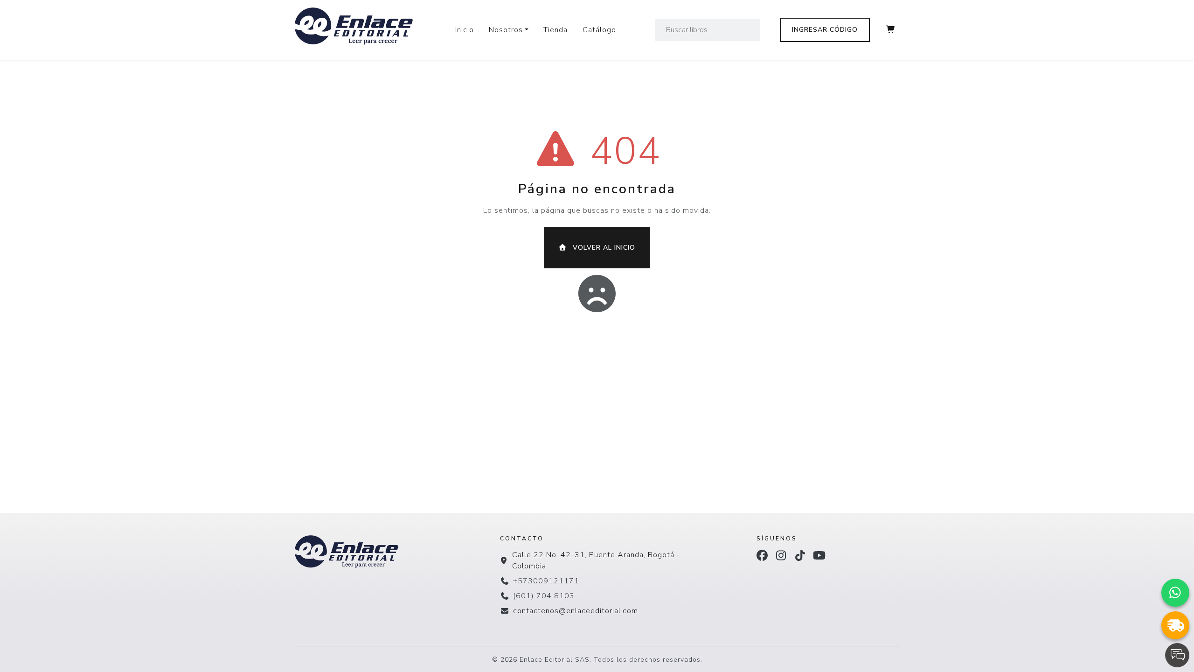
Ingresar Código (825, 29)
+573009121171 (546, 581)
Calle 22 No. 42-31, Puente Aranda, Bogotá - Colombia (596, 560)
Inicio (464, 30)
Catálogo (599, 30)
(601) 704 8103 (544, 596)
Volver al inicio (602, 247)
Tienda (555, 30)
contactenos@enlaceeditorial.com (575, 611)
